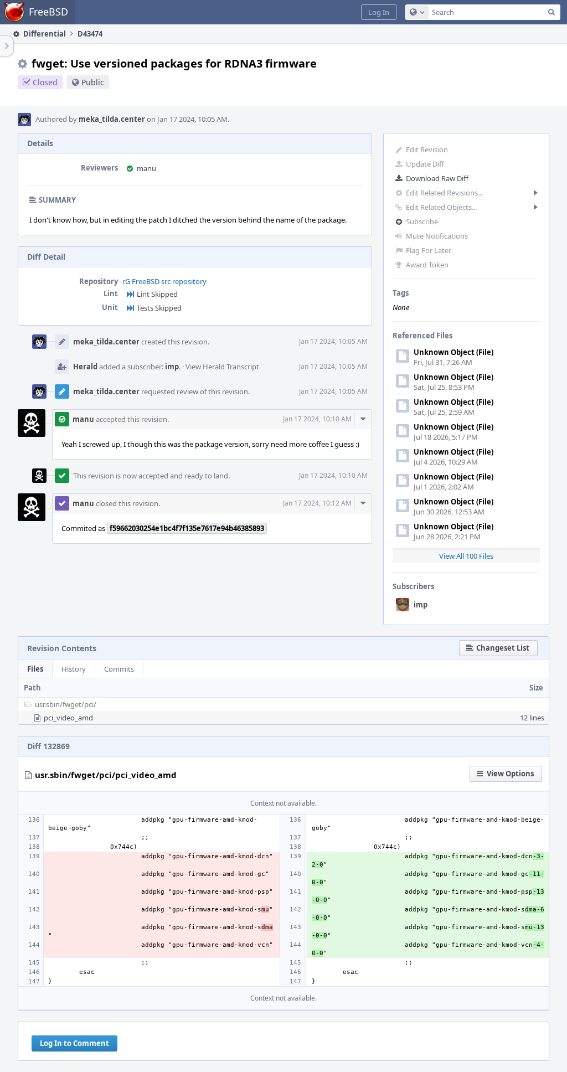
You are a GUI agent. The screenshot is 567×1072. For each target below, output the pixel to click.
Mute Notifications (437, 236)
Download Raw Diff (437, 178)
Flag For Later (428, 250)
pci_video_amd (68, 718)
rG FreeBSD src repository (164, 281)
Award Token (427, 265)
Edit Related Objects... (441, 207)
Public (92, 82)
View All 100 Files (466, 556)
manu (146, 168)
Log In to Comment (74, 1043)
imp (420, 605)
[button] (378, 12)
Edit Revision (427, 149)
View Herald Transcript (222, 367)
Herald (85, 367)
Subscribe (422, 221)
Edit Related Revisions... (444, 193)
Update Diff (425, 164)
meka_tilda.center (112, 119)
